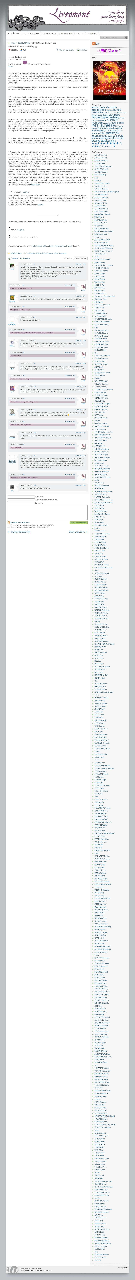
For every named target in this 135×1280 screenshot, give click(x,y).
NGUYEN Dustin (100, 921)
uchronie (111, 136)
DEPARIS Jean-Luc (102, 466)
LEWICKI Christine (101, 791)
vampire (119, 138)
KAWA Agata (99, 717)
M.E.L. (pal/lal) (34, 33)
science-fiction (98, 133)
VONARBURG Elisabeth (103, 1209)
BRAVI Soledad (100, 274)
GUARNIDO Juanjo (101, 619)
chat (105, 113)
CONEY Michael (100, 392)
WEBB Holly (99, 1221)
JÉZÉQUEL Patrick (101, 698)
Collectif (97, 378)
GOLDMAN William (101, 590)
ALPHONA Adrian (101, 172)
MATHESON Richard (102, 850)
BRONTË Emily (100, 279)
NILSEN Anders (100, 929)
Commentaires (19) (80, 258)
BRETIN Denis (100, 277)
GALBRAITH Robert (102, 565)
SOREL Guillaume (101, 1093)
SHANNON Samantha (102, 1071)
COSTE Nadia (100, 401)
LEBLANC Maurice (101, 774)
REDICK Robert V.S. (102, 1000)
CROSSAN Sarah (101, 418)
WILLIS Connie (100, 1235)
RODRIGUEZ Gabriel (102, 1017)
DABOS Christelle (101, 423)
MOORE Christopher (102, 890)
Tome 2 (11, 66)
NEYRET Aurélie (100, 918)
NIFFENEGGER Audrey (103, 927)
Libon (97, 797)
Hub (96, 681)
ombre (121, 131)
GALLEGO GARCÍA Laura (104, 568)
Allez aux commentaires (66, 50)
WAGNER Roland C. (102, 1212)
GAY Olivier (99, 576)
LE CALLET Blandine (102, 766)
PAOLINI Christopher (102, 958)
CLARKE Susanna (101, 358)
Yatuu (97, 1252)
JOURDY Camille (101, 703)
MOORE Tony (99, 893)
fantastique (31, 253)
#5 (34, 317)
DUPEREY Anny (100, 494)
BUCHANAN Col (101, 293)
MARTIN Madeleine (102, 839)
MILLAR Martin (100, 876)
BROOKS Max (100, 282)
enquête (116, 115)
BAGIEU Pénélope (101, 209)
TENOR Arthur (100, 1147)
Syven (97, 1130)
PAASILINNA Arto (101, 952)
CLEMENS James (101, 364)
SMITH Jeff (98, 1088)
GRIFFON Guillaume (102, 610)
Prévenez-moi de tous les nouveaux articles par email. (29, 527)
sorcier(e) (112, 133)
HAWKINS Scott (100, 647)
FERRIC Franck (100, 531)
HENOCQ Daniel (101, 652)
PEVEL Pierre (99, 975)
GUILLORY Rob (100, 630)
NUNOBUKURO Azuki (102, 946)
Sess (96, 1065)
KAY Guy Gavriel (100, 720)
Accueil (9, 33)
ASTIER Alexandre (101, 194)
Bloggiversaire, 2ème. (77, 532)
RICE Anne (98, 1006)
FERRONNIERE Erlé (102, 534)
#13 (35, 409)
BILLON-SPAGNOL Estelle (104, 245)
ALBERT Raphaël (101, 161)
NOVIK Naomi (100, 944)
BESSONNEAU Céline (103, 240)
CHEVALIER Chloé (101, 344)
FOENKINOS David (101, 548)
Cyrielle (97, 421)
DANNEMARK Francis (102, 435)
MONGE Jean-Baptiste (103, 884)
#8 (24, 352)
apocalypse (99, 109)
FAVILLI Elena (100, 517)
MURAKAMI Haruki (101, 910)
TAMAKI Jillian (100, 1139)
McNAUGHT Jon (100, 870)
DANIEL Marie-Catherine (103, 432)
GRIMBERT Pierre (101, 616)
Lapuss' (97, 751)
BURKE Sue (99, 302)
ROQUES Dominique (102, 1023)
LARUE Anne (99, 757)
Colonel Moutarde (101, 387)
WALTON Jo (99, 1215)
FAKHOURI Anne (24, 43)
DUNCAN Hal (99, 488)
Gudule (97, 621)
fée (43, 253)
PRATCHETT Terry (101, 989)
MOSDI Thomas (100, 901)
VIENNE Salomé (100, 1207)
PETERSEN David (101, 972)
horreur (113, 120)
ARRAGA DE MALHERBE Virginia (107, 192)
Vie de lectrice (100, 1204)
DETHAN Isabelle (101, 474)
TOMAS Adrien (100, 1170)
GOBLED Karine (100, 585)
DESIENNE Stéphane (102, 469)
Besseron (98, 237)
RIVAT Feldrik (99, 1014)
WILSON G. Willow (101, 1238)
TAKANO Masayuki (101, 1136)
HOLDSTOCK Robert (102, 667)
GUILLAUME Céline (102, 627)
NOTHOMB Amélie (101, 941)
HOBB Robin (99, 664)
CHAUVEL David (101, 339)
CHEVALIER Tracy (101, 347)
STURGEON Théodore (103, 1127)
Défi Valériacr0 (92, 33)
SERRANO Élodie (101, 1062)
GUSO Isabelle (100, 633)
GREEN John (99, 602)
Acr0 (24, 50)
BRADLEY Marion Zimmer (104, 265)
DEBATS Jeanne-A (101, 452)
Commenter (83, 50)
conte (115, 113)
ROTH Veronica (100, 1028)
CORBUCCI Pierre (101, 398)
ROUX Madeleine (101, 1034)
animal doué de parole (104, 107)
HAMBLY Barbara (101, 636)
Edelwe (12, 438)
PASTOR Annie (100, 961)
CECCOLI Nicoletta (101, 325)
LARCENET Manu (101, 754)
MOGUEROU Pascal (102, 881)
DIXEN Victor (99, 483)
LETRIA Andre (100, 788)
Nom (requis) (39, 496)
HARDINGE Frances (102, 641)
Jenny (97, 695)
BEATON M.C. (100, 226)
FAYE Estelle (99, 520)
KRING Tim (99, 732)
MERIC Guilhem (100, 873)
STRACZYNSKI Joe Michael (105, 1116)
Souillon (97, 1099)
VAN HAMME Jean (101, 1190)
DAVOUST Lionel (101, 440)
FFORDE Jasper (100, 537)
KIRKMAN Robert (101, 729)
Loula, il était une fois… (40, 246)
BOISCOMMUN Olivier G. (104, 251)
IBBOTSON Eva (100, 686)
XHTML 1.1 (41, 1270)
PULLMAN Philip (101, 997)
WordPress (12, 1269)
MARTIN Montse (100, 842)
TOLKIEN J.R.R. (100, 1167)
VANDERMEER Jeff (102, 1195)
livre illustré (118, 123)
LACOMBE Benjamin (102, 743)
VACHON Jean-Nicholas (103, 1181)
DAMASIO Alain (100, 429)
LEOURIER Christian (102, 785)
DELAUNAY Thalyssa (102, 457)
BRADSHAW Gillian (102, 268)
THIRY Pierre (99, 1156)
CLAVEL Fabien (100, 361)
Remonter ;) (123, 1267)
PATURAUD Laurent (102, 963)
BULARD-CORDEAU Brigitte (105, 296)
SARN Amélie (99, 1060)
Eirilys (12, 346)
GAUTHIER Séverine (102, 573)
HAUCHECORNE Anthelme (104, 644)
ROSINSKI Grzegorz (102, 1026)
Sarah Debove (35, 185)
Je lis (24, 33)
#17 (35, 455)
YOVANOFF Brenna (102, 1255)
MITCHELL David (101, 879)
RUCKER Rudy (100, 1043)
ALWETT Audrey (100, 175)
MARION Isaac (100, 828)
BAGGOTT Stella (101, 206)
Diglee (97, 480)
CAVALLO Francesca (102, 322)
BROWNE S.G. (100, 291)
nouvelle (113, 130)
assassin (110, 110)
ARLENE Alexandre (102, 189)
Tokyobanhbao (100, 1164)
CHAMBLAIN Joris (101, 333)
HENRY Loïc (99, 658)
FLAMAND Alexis (101, 545)
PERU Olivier (99, 969)
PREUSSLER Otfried (102, 992)
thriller (104, 136)
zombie (112, 141)
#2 (23, 285)
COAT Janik (99, 367)
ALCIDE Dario (100, 163)
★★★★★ (98, 143)
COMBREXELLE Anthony (104, 390)
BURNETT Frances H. (102, 305)
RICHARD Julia (100, 1009)
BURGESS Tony (100, 299)
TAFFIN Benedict (101, 1133)
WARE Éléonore (100, 1218)
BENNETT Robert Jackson (104, 231)
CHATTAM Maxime (101, 336)
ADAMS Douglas (101, 155)
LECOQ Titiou (99, 777)
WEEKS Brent (99, 1226)
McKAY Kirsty (99, 867)
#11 (35, 386)
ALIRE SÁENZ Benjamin (103, 166)
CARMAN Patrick (101, 313)
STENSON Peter (100, 1110)
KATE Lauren (99, 715)
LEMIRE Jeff (99, 783)
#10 (24, 375)
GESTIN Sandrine (101, 579)
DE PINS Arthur (100, 446)
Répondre (79, 264)
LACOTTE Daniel (101, 746)
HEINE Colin (99, 650)
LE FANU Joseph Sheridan (104, 768)
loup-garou (119, 126)
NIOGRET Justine (101, 932)
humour (97, 122)
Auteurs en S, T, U (101, 203)
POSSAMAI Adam (101, 986)
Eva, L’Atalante (12, 323)
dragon (99, 115)
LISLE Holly (99, 805)
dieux (119, 113)
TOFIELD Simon (100, 1161)
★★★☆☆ (98, 146)
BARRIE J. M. (99, 217)
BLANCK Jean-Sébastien (104, 248)
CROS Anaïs (99, 415)
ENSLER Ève (99, 508)
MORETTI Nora (100, 896)
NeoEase (30, 1270)
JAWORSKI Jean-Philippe (104, 692)
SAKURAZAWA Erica (102, 1054)
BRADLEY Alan (100, 262)
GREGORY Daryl (101, 607)
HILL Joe (98, 661)
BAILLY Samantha (101, 211)
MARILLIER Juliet (101, 825)
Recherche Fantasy (49, 33)
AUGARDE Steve (101, 200)
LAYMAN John (100, 763)
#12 (24, 398)
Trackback (26, 258)
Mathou (97, 853)
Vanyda (97, 1198)
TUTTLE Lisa (99, 1175)
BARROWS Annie (101, 220)
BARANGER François (102, 214)
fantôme (38, 253)
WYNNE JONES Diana (103, 1243)
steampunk (97, 136)
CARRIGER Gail (100, 316)
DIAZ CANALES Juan (102, 477)
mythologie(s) (98, 130)
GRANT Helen (100, 593)
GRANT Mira (99, 596)
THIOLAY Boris (100, 1153)
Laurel (97, 760)
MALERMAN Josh (101, 816)
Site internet (39, 503)
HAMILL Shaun (100, 638)
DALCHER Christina (102, 426)
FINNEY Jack (99, 539)
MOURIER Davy (100, 907)
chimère (110, 113)
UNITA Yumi (99, 1178)
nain (107, 131)
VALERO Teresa (100, 1184)
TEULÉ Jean (99, 1150)
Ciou (96, 353)
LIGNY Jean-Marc (101, 800)
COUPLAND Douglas (102, 404)
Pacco (97, 955)
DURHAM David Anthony (103, 500)
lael (12, 392)
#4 (23, 306)
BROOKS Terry (100, 285)
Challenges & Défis (66, 33)
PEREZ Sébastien (101, 966)
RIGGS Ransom (100, 1012)
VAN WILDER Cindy (102, 1192)
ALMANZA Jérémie (101, 169)
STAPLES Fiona (100, 1108)
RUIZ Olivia (99, 1045)
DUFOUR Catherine (102, 486)
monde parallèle (115, 128)
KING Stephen (100, 726)
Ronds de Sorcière (101, 1020)
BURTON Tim (99, 308)
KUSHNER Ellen (101, 737)
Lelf (12, 269)
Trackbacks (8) (67, 258)
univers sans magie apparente (107, 137)
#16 (24, 444)
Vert (12, 369)
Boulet (97, 257)
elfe (110, 115)
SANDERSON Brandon (103, 1057)
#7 (34, 340)
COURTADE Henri (101, 407)
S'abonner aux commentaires (20, 522)
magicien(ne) (102, 128)
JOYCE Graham (100, 706)
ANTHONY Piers (100, 186)
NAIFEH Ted (99, 915)
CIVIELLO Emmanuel (102, 356)
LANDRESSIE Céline (102, 749)
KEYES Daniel (100, 723)
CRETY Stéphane (101, 409)
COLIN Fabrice (100, 375)
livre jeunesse (49, 253)
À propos (16, 33)
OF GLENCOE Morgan (103, 949)
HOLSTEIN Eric (100, 669)
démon (106, 115)
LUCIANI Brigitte (100, 814)
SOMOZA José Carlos (102, 1091)
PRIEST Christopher (102, 994)
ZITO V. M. (98, 1260)
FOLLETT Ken (100, 551)
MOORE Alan (99, 887)
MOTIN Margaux (100, 904)
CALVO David (99, 310)
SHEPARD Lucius (101, 1077)
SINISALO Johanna (102, 1085)
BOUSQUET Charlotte (102, 259)
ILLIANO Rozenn (101, 689)
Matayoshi (98, 848)
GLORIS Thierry (100, 582)
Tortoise (12, 301)
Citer (84, 264)
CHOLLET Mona (100, 350)
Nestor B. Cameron (12, 462)
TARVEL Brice (100, 1144)
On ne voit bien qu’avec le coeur (60, 246)
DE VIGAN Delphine (102, 449)
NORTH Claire (100, 938)
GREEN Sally (99, 604)
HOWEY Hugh (100, 678)
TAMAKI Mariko (100, 1142)
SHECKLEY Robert (101, 1074)
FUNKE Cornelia (101, 556)
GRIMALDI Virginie (101, 613)
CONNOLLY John (101, 395)
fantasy (113, 117)
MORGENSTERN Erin (102, 898)
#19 (35, 485)
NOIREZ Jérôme (100, 935)
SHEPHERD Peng (101, 1079)
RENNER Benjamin (102, 1003)
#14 (24, 421)
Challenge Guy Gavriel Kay (20, 532)
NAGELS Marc (100, 913)
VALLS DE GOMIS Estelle (104, 1187)
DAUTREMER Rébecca (103, 438)
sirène (56, 253)
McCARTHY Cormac (102, 859)
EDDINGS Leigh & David (103, 503)
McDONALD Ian (100, 862)
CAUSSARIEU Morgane (103, 319)
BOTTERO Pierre (101, 254)
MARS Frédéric (100, 831)
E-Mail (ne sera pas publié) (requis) (46, 499)
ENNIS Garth (99, 506)
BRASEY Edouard (101, 271)
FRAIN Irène (99, 554)
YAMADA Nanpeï (101, 1246)
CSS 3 (49, 1270)
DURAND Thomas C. (102, 497)
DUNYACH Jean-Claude (103, 491)
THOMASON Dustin (102, 1158)
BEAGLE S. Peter (101, 223)
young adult (62, 253)
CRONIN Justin (100, 412)
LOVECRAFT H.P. (101, 811)
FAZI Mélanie (99, 522)
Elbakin (40, 205)
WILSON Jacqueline (102, 1241)
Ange (96, 178)
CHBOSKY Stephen (102, 342)
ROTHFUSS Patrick (102, 1031)
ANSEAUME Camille (102, 183)
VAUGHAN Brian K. (101, 1201)
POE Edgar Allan (101, 983)
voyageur (20, 230)
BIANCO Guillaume (101, 243)
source (25, 192)
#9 (34, 363)
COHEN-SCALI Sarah (102, 373)
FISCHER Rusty (100, 542)
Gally (96, 571)
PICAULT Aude (100, 978)
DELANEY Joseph (101, 455)
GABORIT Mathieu (101, 559)
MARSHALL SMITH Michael (105, 833)
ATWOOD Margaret (101, 197)
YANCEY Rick (100, 1249)
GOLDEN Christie (101, 587)
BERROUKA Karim (101, 234)
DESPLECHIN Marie (102, 472)
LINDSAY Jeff (99, 802)
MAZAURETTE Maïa (102, 856)
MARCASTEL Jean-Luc (103, 822)
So (12, 491)
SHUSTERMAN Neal (102, 1082)
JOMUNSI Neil (100, 701)
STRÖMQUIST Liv (101, 1122)
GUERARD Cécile (101, 624)
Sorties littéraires (101, 1096)
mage (94, 128)
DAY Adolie (99, 443)
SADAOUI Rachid (101, 1051)
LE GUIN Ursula (100, 771)
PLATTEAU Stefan (101, 980)
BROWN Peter (100, 288)
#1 (34, 264)
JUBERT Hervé (100, 709)
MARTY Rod (99, 845)
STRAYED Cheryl (101, 1119)
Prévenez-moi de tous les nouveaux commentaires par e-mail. (32, 525)
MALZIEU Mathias (101, 819)
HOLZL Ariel (99, 672)
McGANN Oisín (100, 865)
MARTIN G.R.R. (100, 836)
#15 (35, 432)
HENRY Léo (99, 655)
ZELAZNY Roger (101, 1257)
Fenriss (97, 528)
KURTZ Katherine (101, 735)
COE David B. (99, 370)
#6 (24, 329)
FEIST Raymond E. (101, 525)
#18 (24, 474)
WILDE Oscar (99, 1232)
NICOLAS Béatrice (101, 924)
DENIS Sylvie (99, 463)
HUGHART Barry (101, 684)
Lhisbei (12, 415)
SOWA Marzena (100, 1102)
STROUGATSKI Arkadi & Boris (105, 1125)
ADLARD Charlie (101, 158)
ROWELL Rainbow (101, 1037)
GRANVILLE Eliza (101, 599)
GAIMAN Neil (99, 562)
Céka (96, 327)
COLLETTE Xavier (101, 381)
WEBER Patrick (100, 1224)
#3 (34, 296)
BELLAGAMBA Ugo (102, 229)
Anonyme (98, 180)
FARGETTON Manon (102, 514)
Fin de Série (80, 33)
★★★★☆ (114, 143)
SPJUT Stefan (100, 1105)
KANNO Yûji (99, 712)
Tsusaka (97, 1173)
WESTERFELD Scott (102, 1229)
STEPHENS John (101, 1113)
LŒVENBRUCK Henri (102, 808)
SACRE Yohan (100, 1048)
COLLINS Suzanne (101, 384)
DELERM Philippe (101, 460)
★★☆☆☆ (109, 146)
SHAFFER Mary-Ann (102, 1068)
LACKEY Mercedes (101, 740)
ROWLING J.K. (100, 1040)
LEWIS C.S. (99, 794)
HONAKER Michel (101, 675)
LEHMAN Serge (100, 780)
